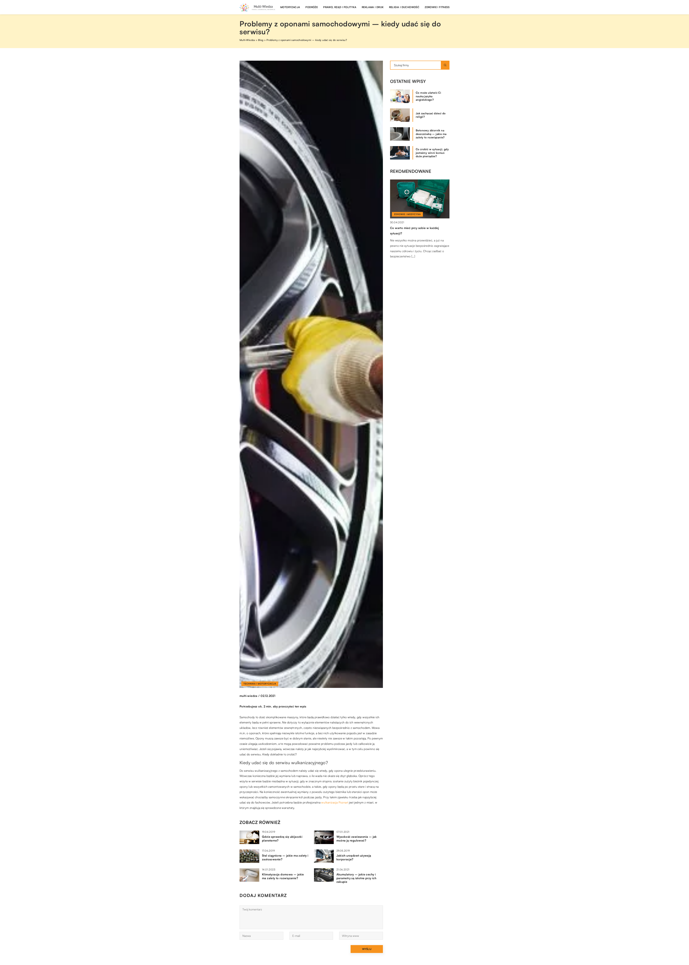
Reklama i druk (373, 7)
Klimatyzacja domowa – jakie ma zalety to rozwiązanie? (283, 876)
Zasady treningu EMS (404, 228)
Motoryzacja (290, 7)
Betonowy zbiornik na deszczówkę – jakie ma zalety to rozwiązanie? (431, 134)
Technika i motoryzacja (259, 683)
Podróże (311, 7)
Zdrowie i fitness (437, 7)
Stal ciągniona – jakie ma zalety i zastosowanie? (285, 857)
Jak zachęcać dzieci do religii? (431, 115)
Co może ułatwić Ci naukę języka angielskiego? (428, 96)
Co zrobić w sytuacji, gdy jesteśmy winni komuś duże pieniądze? (432, 153)
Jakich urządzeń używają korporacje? (353, 857)
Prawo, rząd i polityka (339, 7)
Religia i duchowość (404, 7)
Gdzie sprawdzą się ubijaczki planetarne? (282, 838)
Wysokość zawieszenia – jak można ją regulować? (356, 838)
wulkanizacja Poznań (334, 802)
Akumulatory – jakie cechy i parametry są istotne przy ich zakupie (356, 878)
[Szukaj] (445, 65)
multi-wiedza (248, 695)
